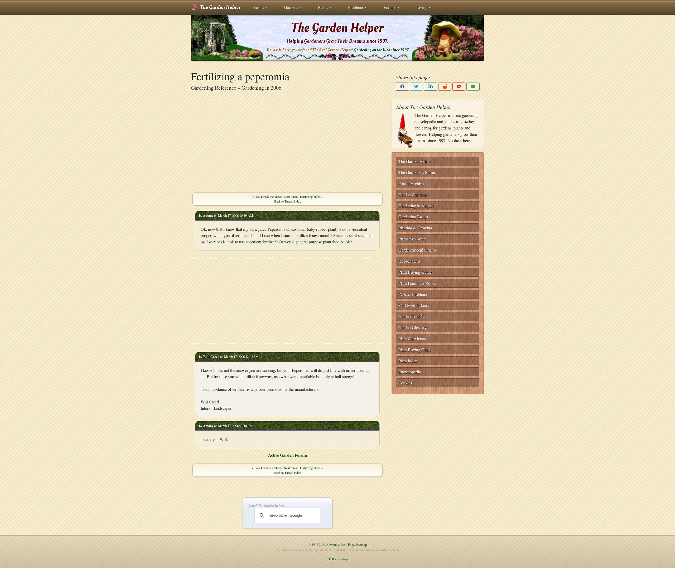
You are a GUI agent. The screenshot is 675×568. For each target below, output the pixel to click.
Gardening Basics (413, 216)
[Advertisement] (287, 142)
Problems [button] (356, 7)
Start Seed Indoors (413, 305)
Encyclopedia (409, 371)
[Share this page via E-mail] (473, 87)
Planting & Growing (415, 227)
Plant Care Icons (412, 338)
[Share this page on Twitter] (416, 87)
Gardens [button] (291, 7)
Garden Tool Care (413, 316)
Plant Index (407, 360)
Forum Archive (411, 183)
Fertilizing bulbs (310, 196)
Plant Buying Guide (415, 272)
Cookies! (405, 383)
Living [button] (421, 7)
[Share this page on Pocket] (459, 87)
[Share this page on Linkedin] (430, 87)
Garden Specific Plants (417, 250)
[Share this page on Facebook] (402, 87)
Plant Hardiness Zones (417, 283)
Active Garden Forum (287, 455)
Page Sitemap (357, 544)
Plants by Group (412, 239)
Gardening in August (415, 205)
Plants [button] (323, 7)
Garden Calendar (412, 194)
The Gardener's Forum (417, 172)
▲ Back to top (338, 559)
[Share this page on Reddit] (444, 87)
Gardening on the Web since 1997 (381, 49)
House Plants (409, 261)
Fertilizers (276, 196)
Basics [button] (258, 7)
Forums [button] (390, 7)
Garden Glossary (412, 327)
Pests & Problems (413, 294)
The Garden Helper (219, 7)
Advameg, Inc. (336, 544)
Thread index (293, 201)
